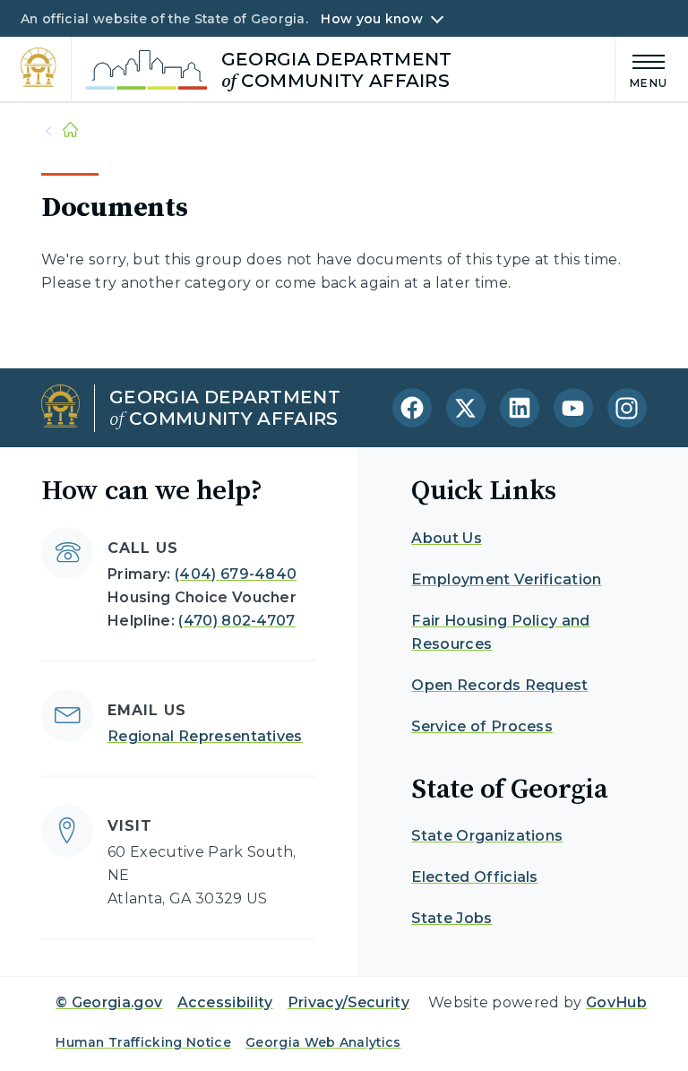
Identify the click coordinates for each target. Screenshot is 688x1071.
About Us (446, 538)
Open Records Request (499, 685)
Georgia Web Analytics (323, 1042)
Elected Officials (474, 876)
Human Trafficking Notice (143, 1042)
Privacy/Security (348, 1002)
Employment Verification (506, 579)
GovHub (616, 1002)
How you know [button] (371, 19)
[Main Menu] (641, 69)
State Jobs (451, 918)
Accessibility (225, 1002)
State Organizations (487, 835)
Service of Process (482, 726)
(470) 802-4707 (236, 620)
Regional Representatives (205, 736)
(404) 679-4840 (236, 574)
